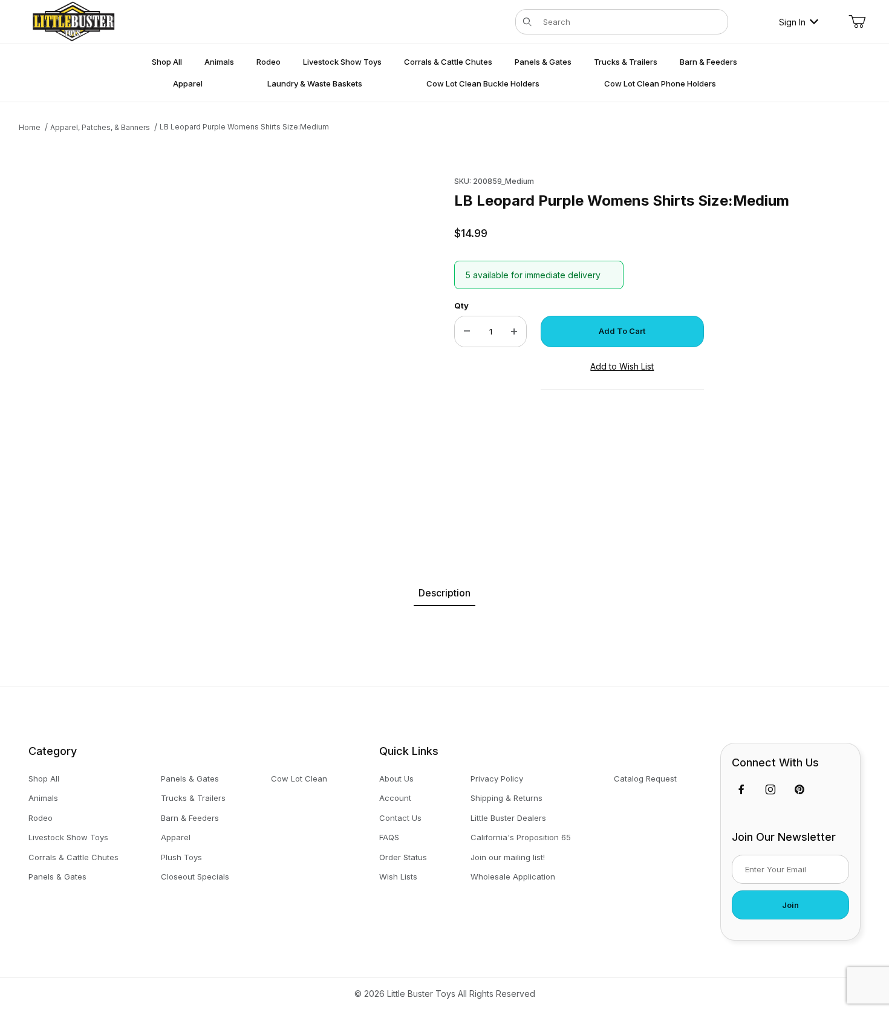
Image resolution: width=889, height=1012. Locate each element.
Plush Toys (181, 857)
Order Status (403, 857)
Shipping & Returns (506, 798)
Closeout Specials (195, 876)
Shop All (43, 778)
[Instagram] (770, 789)
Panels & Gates (57, 876)
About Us (396, 778)
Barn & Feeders (190, 818)
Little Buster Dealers (508, 818)
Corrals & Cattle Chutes (73, 857)
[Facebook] (741, 789)
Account (395, 798)
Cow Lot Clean (299, 778)
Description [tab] (444, 593)
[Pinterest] (799, 789)
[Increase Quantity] (514, 331)
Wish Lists (398, 876)
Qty (461, 305)
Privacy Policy (497, 778)
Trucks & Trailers (193, 798)
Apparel (175, 837)
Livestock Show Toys (68, 837)
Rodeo (40, 818)
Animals (43, 798)
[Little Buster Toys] (73, 21)
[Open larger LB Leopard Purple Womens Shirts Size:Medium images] (206, 347)
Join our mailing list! (508, 857)
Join (790, 905)
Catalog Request (645, 778)
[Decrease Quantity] (467, 331)
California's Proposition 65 (521, 837)
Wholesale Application (513, 876)
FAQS (389, 837)
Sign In (792, 22)
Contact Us (400, 818)
